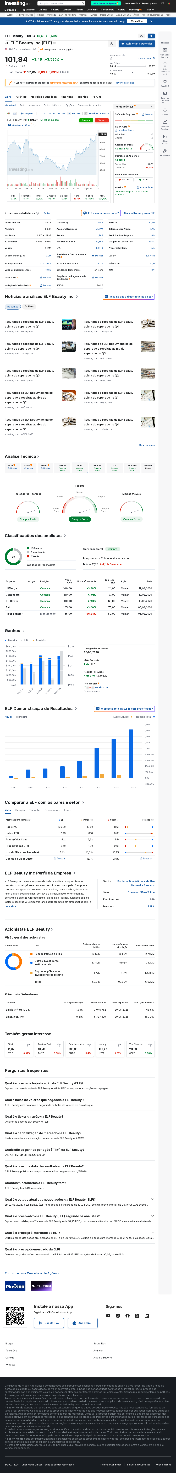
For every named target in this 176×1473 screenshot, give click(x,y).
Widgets (10, 1364)
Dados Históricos (52, 105)
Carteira (10, 1357)
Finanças (67, 96)
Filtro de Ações (26, 15)
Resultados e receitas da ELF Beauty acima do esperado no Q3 (29, 373)
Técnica (82, 96)
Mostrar (61, 858)
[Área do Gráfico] (15, 113)
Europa (93, 15)
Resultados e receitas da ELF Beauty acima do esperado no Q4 (108, 324)
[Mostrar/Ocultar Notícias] (86, 113)
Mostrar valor (144, 58)
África (136, 15)
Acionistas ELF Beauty (27, 929)
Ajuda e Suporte (103, 1357)
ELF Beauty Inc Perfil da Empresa (38, 873)
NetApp (103, 1044)
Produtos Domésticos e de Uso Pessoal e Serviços (136, 883)
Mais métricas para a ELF (139, 213)
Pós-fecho (15, 72)
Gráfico (21, 96)
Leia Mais (10, 906)
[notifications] (163, 3)
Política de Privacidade (138, 1464)
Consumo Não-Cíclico (141, 892)
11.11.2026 (98, 263)
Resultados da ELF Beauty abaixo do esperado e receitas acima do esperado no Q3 (108, 348)
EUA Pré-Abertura (67, 15)
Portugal (40, 15)
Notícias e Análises (44, 96)
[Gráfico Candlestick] (8, 113)
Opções (69, 105)
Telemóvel (12, 1350)
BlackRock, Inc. (15, 1016)
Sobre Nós (100, 1343)
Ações (10, 15)
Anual (8, 716)
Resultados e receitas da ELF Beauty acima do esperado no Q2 (108, 373)
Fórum (96, 96)
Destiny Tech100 (46, 1044)
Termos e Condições (111, 1464)
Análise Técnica (20, 456)
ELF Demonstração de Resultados (39, 708)
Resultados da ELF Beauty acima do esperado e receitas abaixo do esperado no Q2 (29, 397)
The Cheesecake (138, 1044)
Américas (83, 15)
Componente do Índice (89, 105)
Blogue (10, 1343)
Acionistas (34, 105)
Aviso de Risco (163, 1464)
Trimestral (22, 716)
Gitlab (11, 1044)
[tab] (12, 468)
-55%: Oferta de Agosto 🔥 (106, 3)
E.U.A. (151, 906)
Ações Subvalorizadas (152, 15)
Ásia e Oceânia (123, 15)
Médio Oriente (106, 15)
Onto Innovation (77, 1044)
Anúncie (98, 1350)
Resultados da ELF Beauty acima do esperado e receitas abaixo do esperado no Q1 (29, 424)
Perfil (22, 105)
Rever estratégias (125, 82)
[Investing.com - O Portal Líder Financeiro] (18, 3)
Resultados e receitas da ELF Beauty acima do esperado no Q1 (29, 324)
